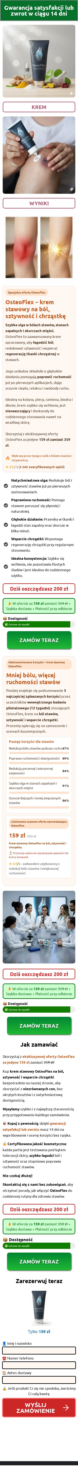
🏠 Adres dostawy (16, 1373)
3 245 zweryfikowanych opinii (42, 467)
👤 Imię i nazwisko (17, 1343)
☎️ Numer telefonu (18, 1358)
